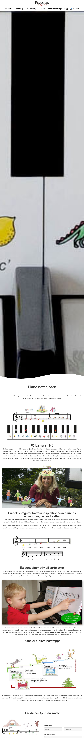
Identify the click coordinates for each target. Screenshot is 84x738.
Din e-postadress (50, 735)
